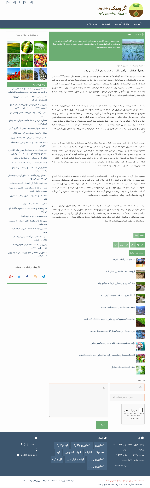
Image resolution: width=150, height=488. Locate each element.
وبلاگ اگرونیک (121, 24)
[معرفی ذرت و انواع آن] (27, 47)
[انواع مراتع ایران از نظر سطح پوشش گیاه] (13, 47)
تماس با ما (92, 24)
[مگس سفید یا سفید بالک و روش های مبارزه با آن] (40, 47)
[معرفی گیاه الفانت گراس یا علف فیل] (27, 74)
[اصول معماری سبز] (40, 74)
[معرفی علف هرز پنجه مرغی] (27, 60)
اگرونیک (137, 24)
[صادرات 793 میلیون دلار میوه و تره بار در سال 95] (40, 60)
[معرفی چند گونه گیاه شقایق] (13, 74)
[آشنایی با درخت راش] (13, 60)
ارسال (102, 425)
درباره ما (106, 24)
